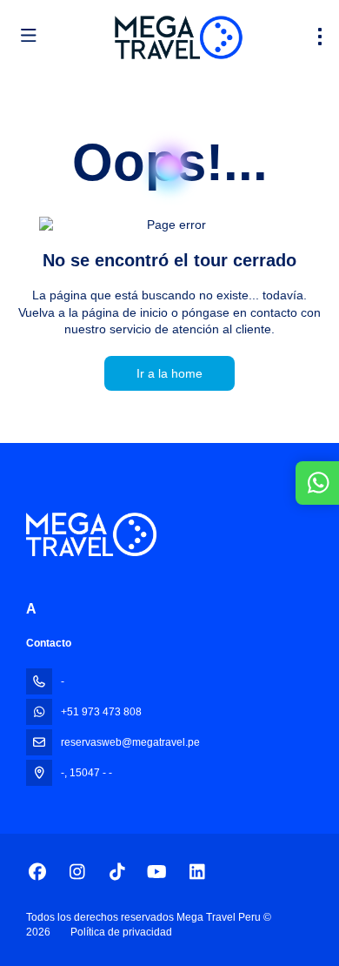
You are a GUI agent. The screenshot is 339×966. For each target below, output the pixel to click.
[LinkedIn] (197, 872)
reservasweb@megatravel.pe (130, 742)
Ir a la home (169, 373)
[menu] (319, 36)
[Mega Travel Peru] (91, 534)
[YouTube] (157, 872)
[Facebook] (37, 872)
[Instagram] (77, 872)
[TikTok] (117, 872)
